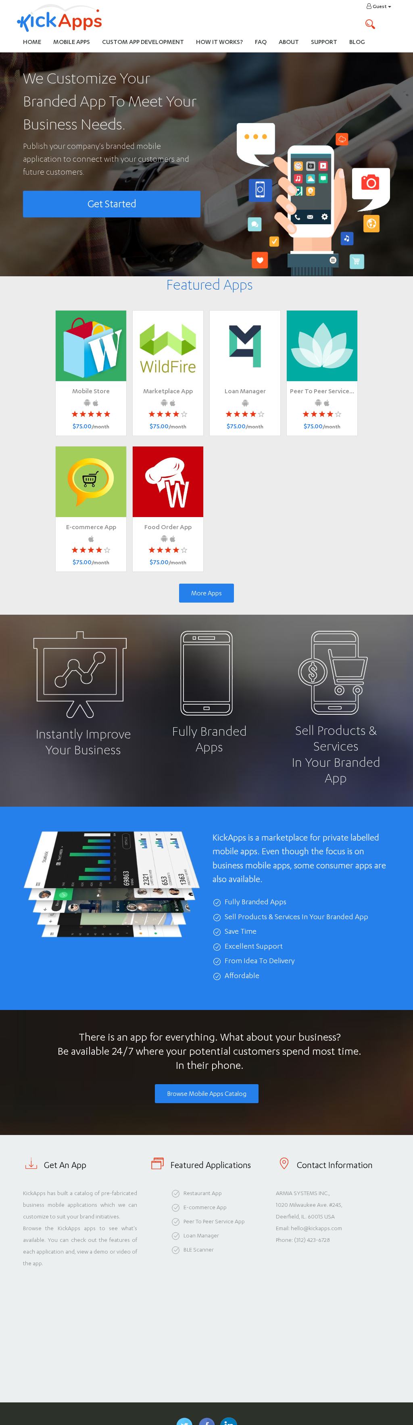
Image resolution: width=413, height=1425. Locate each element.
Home (32, 41)
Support (324, 41)
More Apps (206, 593)
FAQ (261, 41)
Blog (357, 41)
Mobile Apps (71, 41)
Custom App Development (143, 41)
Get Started (112, 203)
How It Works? (222, 41)
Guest (379, 6)
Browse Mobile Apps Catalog (206, 1093)
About (289, 41)
